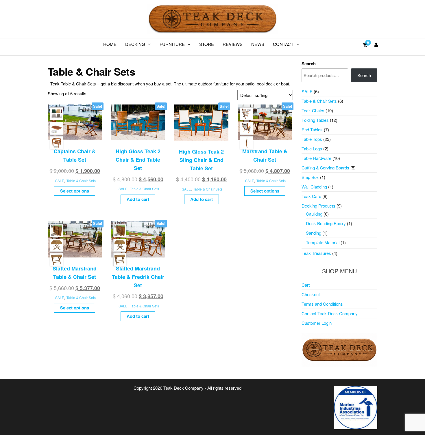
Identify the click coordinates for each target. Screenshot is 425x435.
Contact (283, 44)
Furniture (172, 44)
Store (206, 44)
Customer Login (317, 323)
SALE (59, 180)
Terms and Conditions (322, 304)
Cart (306, 285)
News (257, 44)
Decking (135, 44)
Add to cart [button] (138, 199)
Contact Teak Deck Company (330, 313)
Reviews (233, 44)
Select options (74, 191)
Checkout (311, 294)
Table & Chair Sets (81, 180)
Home (110, 44)
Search (309, 63)
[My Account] (376, 44)
